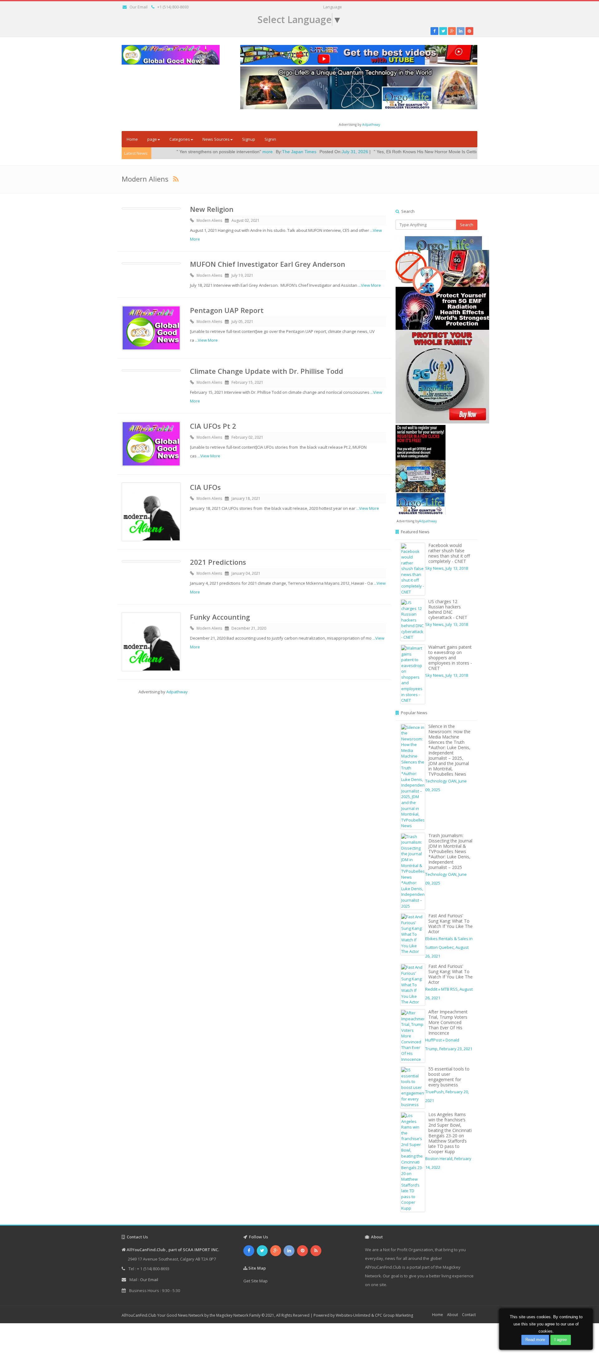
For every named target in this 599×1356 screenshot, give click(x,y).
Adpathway (371, 124)
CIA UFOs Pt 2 (213, 426)
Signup (248, 139)
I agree (560, 1339)
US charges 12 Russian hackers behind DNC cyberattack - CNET (447, 609)
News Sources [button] (216, 139)
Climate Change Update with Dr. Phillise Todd (266, 371)
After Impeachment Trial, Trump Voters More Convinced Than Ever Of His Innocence (448, 1022)
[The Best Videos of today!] (358, 55)
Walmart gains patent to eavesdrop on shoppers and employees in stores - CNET (450, 657)
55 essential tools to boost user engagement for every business (449, 1077)
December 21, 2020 (248, 628)
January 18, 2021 (246, 498)
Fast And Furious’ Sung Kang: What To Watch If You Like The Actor (450, 923)
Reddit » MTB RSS (441, 989)
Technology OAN (440, 781)
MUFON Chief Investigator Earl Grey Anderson (267, 264)
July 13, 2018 (457, 568)
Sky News (434, 568)
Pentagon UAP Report (227, 310)
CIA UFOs (205, 487)
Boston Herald (438, 1158)
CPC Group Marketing (394, 1315)
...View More (369, 285)
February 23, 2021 (455, 1048)
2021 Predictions (218, 562)
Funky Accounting (220, 617)
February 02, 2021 (247, 437)
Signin (270, 139)
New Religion (211, 209)
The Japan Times (241, 151)
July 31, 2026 (297, 151)
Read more (535, 1339)
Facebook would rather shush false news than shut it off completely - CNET (449, 553)
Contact (469, 1314)
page (152, 139)
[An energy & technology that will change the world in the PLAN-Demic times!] (358, 87)
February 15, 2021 (247, 382)
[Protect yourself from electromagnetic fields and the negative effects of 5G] (437, 329)
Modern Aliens (209, 220)
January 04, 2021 (246, 573)
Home (132, 139)
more (209, 151)
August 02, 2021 (245, 220)
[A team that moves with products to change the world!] (421, 469)
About (452, 1314)
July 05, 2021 (242, 321)
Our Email (138, 7)
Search (466, 224)
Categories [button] (179, 139)
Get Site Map (255, 1281)
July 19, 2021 (242, 275)
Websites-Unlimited (353, 1315)
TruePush (434, 1092)
